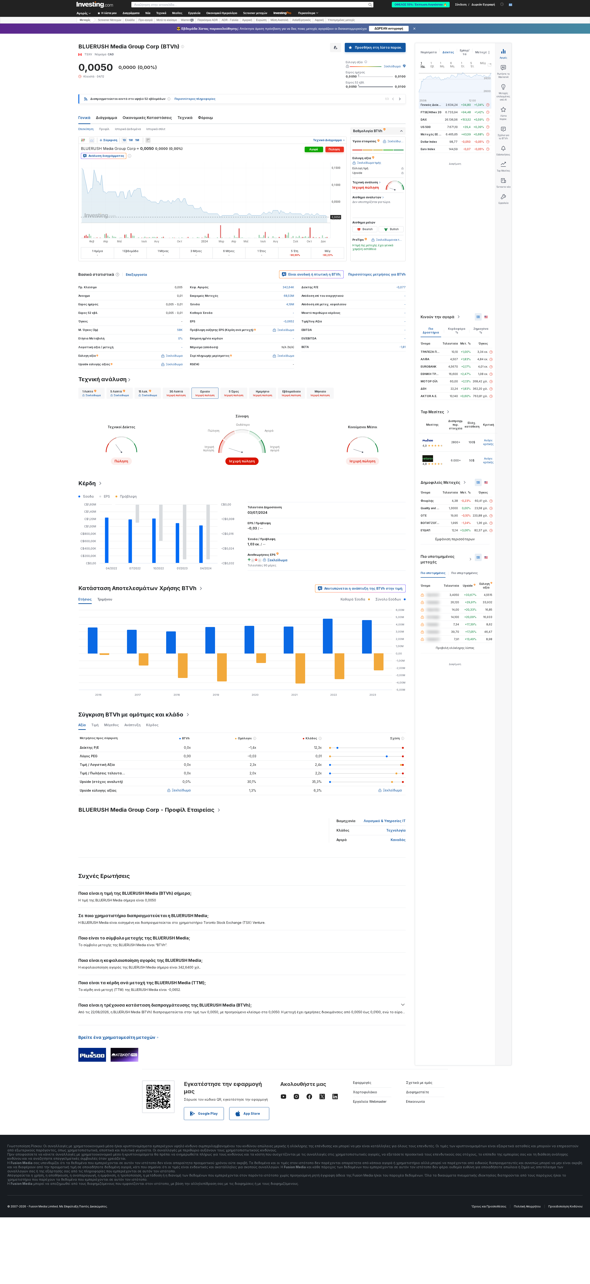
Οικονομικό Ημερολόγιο (221, 13)
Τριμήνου (104, 599)
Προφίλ (104, 129)
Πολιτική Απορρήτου (527, 1206)
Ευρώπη (261, 20)
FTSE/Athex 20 (431, 112)
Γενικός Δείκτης (432, 105)
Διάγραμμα (106, 117)
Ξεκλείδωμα (392, 66)
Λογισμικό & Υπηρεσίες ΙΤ (385, 821)
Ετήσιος (85, 599)
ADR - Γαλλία (230, 20)
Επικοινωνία (415, 1101)
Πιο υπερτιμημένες (464, 573)
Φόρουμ (205, 117)
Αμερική (247, 20)
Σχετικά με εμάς (419, 1083)
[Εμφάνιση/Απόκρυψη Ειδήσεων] (147, 140)
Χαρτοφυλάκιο (365, 1092)
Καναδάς (398, 840)
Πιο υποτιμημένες (433, 573)
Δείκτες (448, 52)
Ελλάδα (130, 20)
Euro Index (428, 149)
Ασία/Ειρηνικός (301, 20)
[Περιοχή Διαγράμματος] (91, 140)
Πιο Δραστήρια (431, 330)
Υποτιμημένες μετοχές (341, 20)
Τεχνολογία (396, 830)
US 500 (426, 127)
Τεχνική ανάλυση (102, 379)
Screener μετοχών (255, 13)
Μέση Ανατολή (279, 20)
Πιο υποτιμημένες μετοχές (437, 559)
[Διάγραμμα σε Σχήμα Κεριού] (83, 140)
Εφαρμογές (362, 1083)
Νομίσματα (429, 52)
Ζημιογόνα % (480, 330)
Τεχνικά (184, 117)
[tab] (91, 393)
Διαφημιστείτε (417, 1092)
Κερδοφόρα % (456, 330)
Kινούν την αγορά (437, 317)
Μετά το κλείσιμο (166, 20)
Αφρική (319, 20)
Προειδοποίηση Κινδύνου (565, 1206)
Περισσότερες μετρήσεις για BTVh (377, 274)
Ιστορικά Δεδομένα (128, 129)
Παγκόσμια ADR (208, 20)
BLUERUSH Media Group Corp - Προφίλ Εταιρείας (146, 809)
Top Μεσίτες (432, 412)
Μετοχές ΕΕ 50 (431, 134)
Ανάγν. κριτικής (488, 442)
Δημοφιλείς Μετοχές (440, 482)
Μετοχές (482, 52)
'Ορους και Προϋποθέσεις (488, 1206)
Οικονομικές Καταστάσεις (147, 117)
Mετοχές (85, 20)
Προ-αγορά (146, 20)
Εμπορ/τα (464, 52)
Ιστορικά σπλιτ (155, 129)
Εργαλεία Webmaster (369, 1101)
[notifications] (502, 4)
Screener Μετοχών (109, 20)
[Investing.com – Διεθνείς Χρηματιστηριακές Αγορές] (95, 4)
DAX (424, 119)
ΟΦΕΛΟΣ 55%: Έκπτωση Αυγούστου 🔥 (421, 4)
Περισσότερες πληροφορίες (194, 99)
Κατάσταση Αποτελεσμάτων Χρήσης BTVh (137, 588)
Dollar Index (429, 141)
